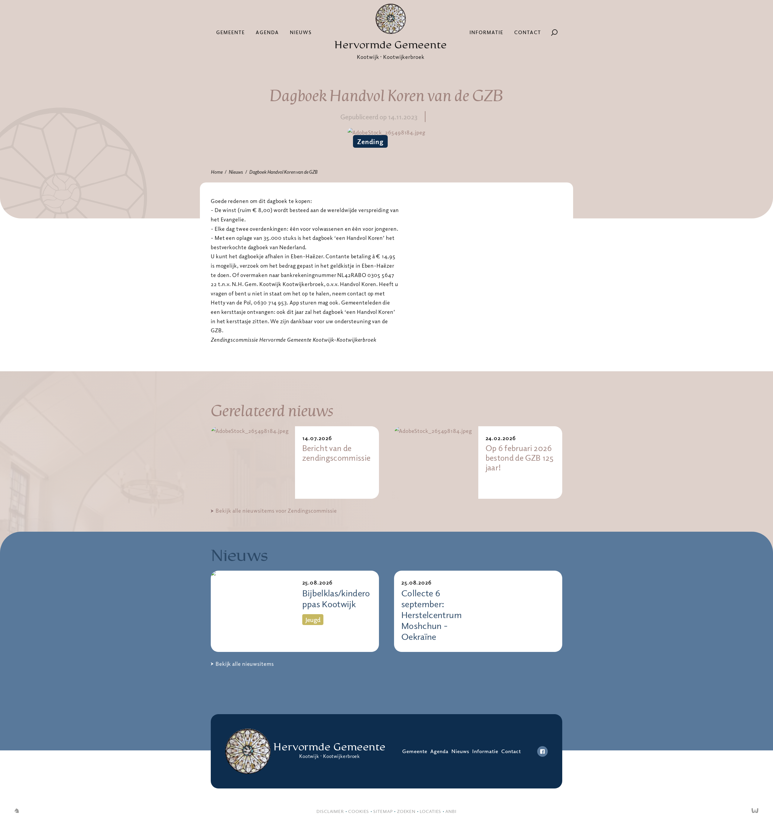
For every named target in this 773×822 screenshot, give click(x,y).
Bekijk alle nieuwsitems (245, 663)
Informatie (486, 32)
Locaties (430, 811)
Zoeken (406, 811)
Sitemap (383, 811)
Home (216, 172)
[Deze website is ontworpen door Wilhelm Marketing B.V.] (16, 811)
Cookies (358, 811)
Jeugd (312, 620)
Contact (527, 32)
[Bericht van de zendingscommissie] (253, 462)
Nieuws (301, 32)
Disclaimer (330, 811)
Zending (370, 141)
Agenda (267, 32)
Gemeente (230, 32)
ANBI (451, 811)
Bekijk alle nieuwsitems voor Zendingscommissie (276, 510)
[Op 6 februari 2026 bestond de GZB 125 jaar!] (436, 462)
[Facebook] (542, 751)
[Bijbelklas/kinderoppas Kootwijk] (253, 611)
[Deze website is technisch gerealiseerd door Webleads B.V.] (755, 811)
